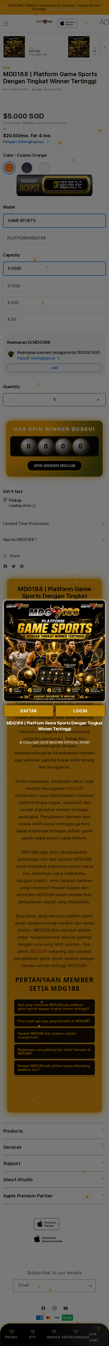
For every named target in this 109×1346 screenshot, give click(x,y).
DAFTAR (28, 711)
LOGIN (80, 711)
